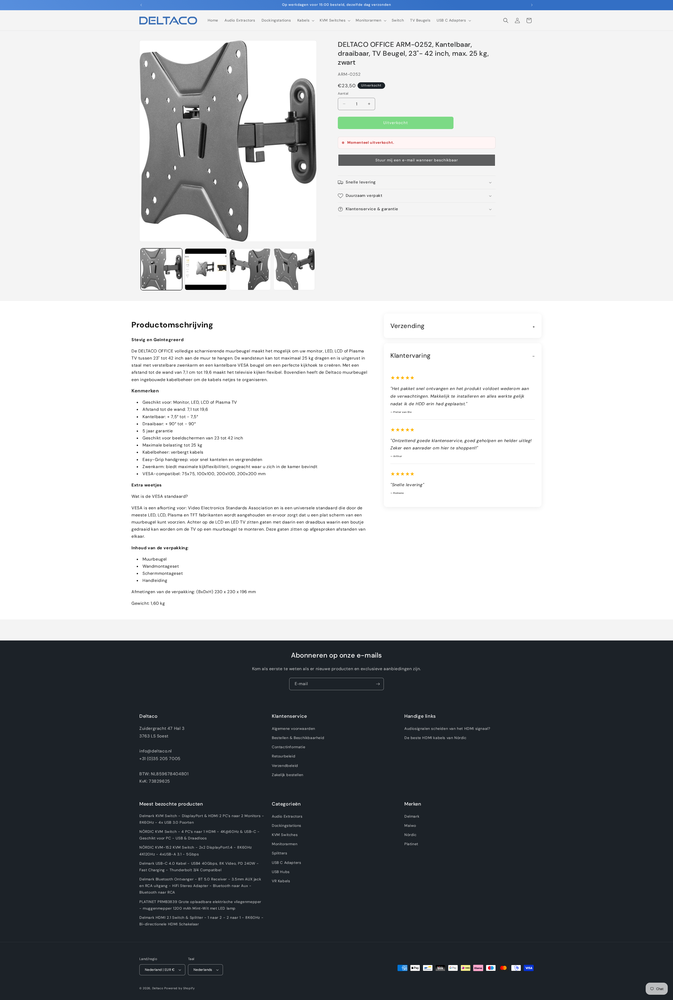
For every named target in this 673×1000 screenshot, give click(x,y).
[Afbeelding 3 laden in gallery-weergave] (250, 269)
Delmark (411, 816)
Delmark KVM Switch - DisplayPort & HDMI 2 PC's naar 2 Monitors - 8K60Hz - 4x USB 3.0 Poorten (201, 819)
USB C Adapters (286, 862)
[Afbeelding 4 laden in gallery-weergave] (294, 269)
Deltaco (158, 988)
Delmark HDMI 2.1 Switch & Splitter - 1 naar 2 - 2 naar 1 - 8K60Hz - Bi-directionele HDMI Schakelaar (201, 920)
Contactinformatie (288, 747)
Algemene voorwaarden (293, 728)
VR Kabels (281, 881)
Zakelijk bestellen (287, 774)
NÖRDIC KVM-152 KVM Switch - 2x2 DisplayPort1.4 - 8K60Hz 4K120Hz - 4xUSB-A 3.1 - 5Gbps (195, 850)
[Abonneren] (378, 684)
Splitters (279, 853)
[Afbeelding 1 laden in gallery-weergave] (161, 269)
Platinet (411, 844)
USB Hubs (281, 871)
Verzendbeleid (285, 765)
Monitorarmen (284, 844)
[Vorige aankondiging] (141, 5)
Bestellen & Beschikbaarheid (298, 737)
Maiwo (410, 825)
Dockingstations (286, 825)
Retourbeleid (283, 756)
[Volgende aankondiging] (532, 5)
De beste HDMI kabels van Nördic (435, 737)
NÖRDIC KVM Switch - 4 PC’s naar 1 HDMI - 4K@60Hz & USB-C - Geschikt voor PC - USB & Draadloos (199, 834)
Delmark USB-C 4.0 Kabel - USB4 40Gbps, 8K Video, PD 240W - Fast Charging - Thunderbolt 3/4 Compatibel (199, 866)
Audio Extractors (287, 816)
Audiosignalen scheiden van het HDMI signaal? (447, 728)
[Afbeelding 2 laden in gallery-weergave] (205, 269)
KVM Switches (285, 834)
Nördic (410, 834)
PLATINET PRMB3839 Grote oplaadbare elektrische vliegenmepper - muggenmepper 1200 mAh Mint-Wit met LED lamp (200, 905)
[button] (305, 20)
